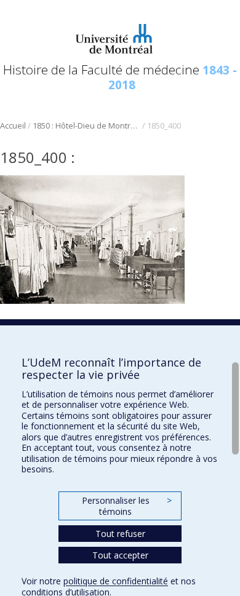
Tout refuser (120, 533)
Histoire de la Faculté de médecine (120, 76)
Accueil (13, 125)
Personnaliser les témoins (127, 506)
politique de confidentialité (115, 581)
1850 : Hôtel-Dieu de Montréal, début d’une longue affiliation (86, 125)
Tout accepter (120, 555)
